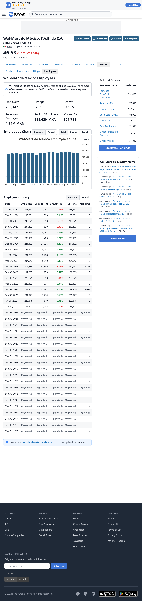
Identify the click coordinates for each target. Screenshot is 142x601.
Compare (132, 38)
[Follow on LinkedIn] (93, 594)
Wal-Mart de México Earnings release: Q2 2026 (115, 188)
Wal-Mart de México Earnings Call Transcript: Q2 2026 (115, 178)
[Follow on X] (85, 594)
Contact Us (113, 524)
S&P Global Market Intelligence (37, 442)
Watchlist (101, 38)
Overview (11, 64)
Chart (116, 64)
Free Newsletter (47, 524)
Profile (103, 64)
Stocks (7, 518)
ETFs (6, 529)
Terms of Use (114, 529)
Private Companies (14, 535)
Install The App (46, 535)
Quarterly (38, 132)
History (90, 64)
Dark (24, 579)
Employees (50, 71)
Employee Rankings (118, 148)
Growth (85, 132)
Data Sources (80, 535)
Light (12, 579)
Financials (27, 64)
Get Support (45, 529)
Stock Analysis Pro (48, 518)
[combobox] (70, 14)
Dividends (75, 64)
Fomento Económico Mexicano (105, 94)
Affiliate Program (116, 540)
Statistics (58, 64)
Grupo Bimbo (107, 108)
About (111, 518)
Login (76, 518)
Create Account (81, 524)
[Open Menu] (4, 14)
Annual (51, 132)
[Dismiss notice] (2, 5)
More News (118, 238)
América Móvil (107, 103)
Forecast (43, 64)
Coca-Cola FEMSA (109, 114)
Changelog (79, 529)
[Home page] (17, 14)
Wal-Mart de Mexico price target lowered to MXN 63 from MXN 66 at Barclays (116, 228)
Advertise (78, 540)
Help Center (79, 546)
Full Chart (83, 38)
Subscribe (59, 566)
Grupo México (107, 140)
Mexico (9, 46)
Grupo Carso (106, 120)
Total (63, 132)
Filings (36, 71)
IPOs (6, 524)
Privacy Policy (115, 535)
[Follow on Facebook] (78, 594)
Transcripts (23, 71)
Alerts (117, 38)
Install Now (133, 5)
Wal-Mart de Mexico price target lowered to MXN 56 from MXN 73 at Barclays (117, 169)
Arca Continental (108, 126)
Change (73, 132)
